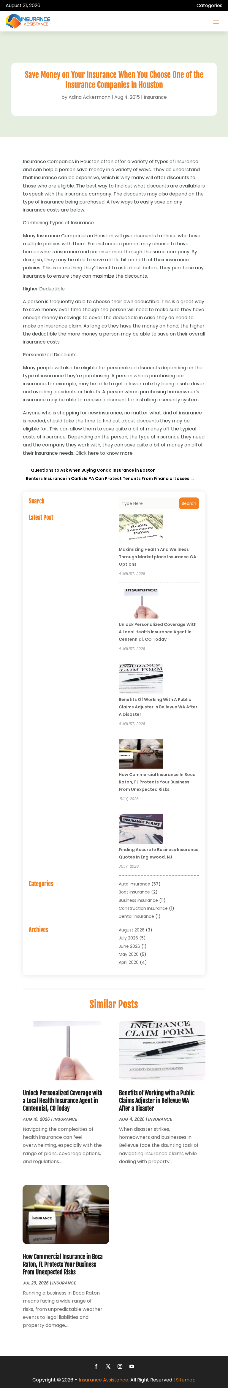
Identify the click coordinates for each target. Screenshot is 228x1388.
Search (189, 503)
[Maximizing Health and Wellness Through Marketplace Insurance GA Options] (141, 529)
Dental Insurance (136, 916)
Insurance (155, 97)
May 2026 (129, 954)
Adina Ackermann (89, 97)
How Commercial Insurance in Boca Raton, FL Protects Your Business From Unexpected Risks (157, 782)
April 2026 (129, 962)
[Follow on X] (108, 1366)
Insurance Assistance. (104, 1379)
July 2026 (128, 938)
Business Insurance (138, 900)
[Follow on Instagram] (120, 1366)
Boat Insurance (134, 892)
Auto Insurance (134, 884)
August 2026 (132, 930)
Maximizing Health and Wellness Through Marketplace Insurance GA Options (157, 556)
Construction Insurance (143, 908)
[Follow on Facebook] (96, 1366)
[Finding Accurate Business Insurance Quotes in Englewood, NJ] (141, 829)
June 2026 (129, 946)
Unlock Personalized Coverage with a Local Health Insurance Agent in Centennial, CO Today (158, 631)
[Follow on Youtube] (132, 1366)
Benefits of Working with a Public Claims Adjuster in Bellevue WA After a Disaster (158, 707)
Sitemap (186, 1379)
